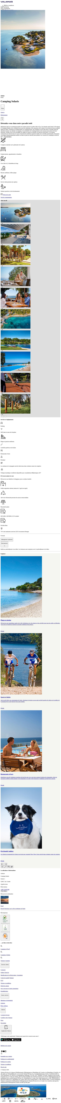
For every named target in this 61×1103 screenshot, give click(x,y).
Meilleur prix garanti (6, 1045)
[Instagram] (5, 1052)
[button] (32, 5)
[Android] (16, 1040)
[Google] (6, 1040)
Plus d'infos (4, 891)
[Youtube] (3, 1052)
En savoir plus (7, 136)
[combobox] (2, 119)
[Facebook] (2, 1052)
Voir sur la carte (7, 194)
